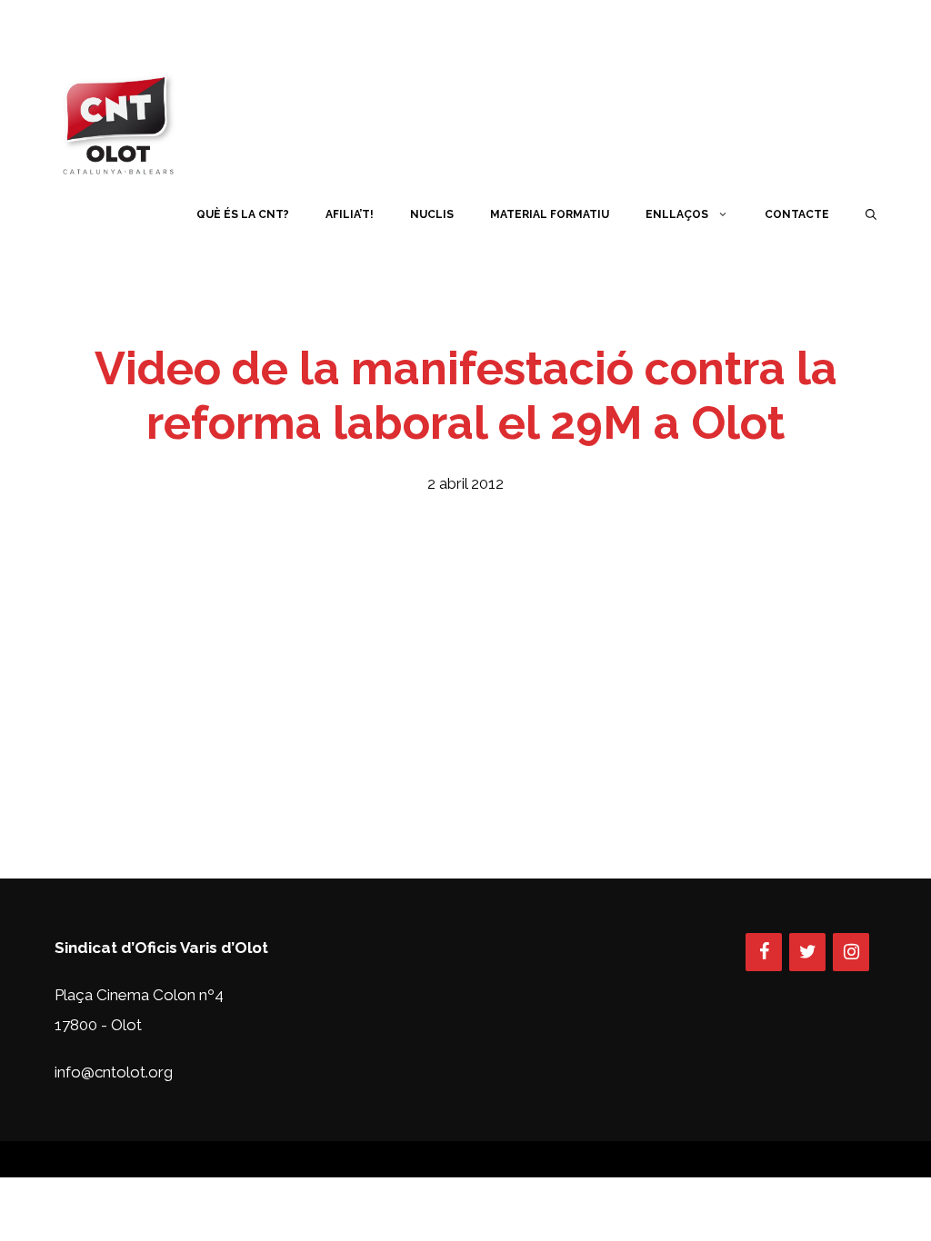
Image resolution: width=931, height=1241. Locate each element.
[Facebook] (764, 952)
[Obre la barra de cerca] (871, 214)
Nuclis (432, 214)
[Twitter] (807, 952)
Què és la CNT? (242, 214)
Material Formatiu (549, 214)
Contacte (797, 214)
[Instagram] (851, 952)
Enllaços (677, 214)
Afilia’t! (349, 214)
